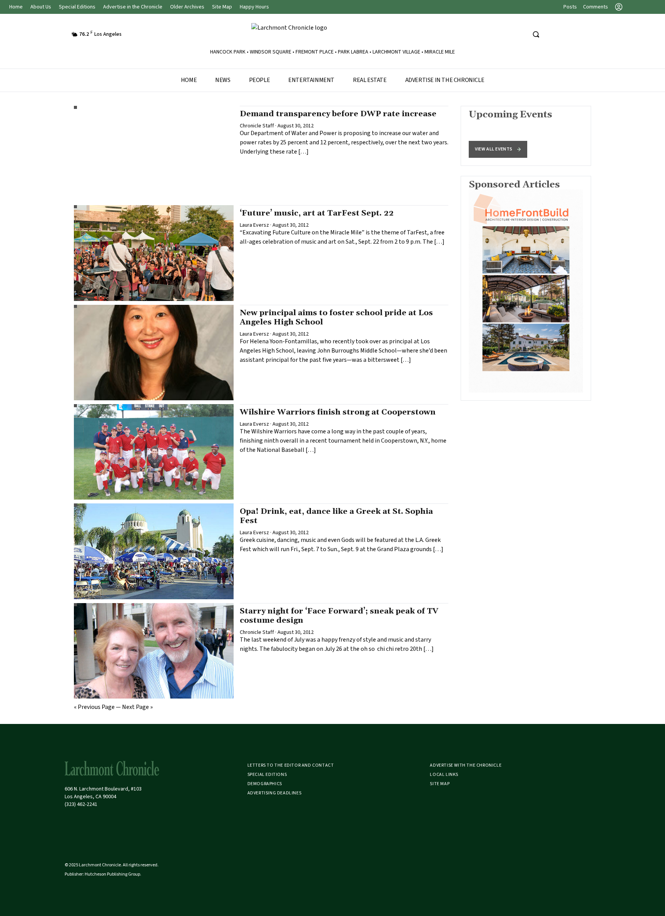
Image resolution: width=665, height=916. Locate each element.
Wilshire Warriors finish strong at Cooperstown (338, 412)
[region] (526, 136)
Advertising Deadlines (274, 793)
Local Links (444, 774)
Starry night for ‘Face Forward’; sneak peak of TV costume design (339, 615)
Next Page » (137, 707)
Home (16, 7)
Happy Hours (254, 7)
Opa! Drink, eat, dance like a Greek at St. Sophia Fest (336, 516)
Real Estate (370, 80)
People (259, 80)
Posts (570, 7)
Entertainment (311, 80)
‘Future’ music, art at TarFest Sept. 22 (317, 213)
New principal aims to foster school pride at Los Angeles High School (336, 317)
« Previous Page (94, 707)
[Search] (536, 34)
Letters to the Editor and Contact (290, 765)
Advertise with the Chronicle (465, 765)
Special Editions (77, 7)
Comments (595, 7)
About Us (40, 7)
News (222, 80)
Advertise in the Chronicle (132, 7)
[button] (498, 149)
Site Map (222, 7)
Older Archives (187, 7)
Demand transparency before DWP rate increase (338, 114)
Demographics (264, 784)
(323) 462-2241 (81, 804)
